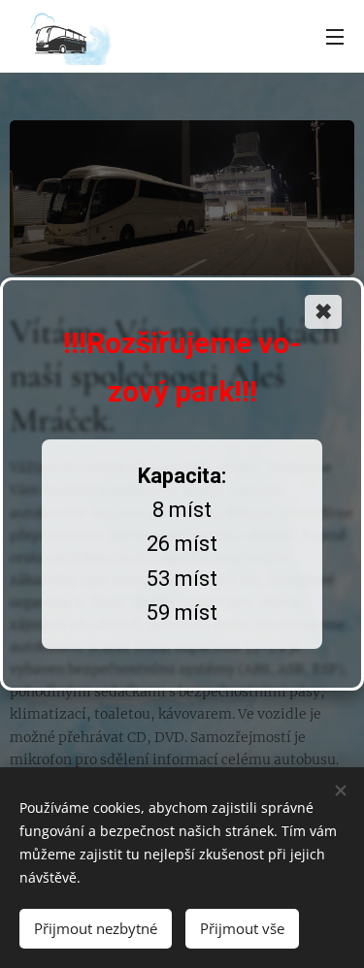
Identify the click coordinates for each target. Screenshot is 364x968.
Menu (334, 35)
